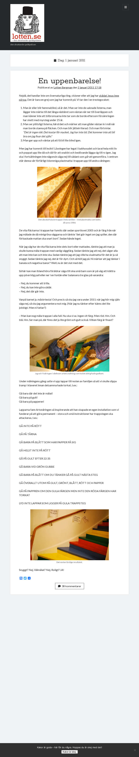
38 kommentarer (71, 586)
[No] (134, 750)
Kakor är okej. (69, 752)
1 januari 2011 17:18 (89, 87)
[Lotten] (27, 40)
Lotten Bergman (63, 87)
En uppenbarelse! (69, 81)
